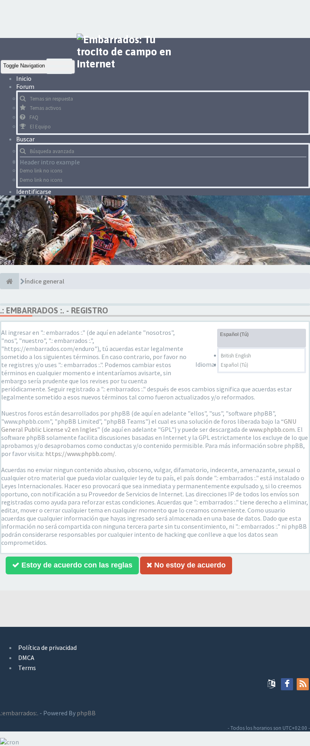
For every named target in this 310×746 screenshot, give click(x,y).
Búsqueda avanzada (52, 151)
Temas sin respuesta (51, 98)
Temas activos (45, 108)
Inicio (23, 78)
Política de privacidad (47, 647)
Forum (26, 86)
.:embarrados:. (19, 713)
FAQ (33, 117)
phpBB (86, 713)
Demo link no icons (41, 170)
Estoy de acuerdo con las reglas (75, 565)
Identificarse (33, 191)
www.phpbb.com (272, 429)
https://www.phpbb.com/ (80, 454)
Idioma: (205, 364)
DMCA (26, 658)
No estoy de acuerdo (189, 565)
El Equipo (40, 126)
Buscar (26, 139)
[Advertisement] (147, 18)
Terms (27, 668)
